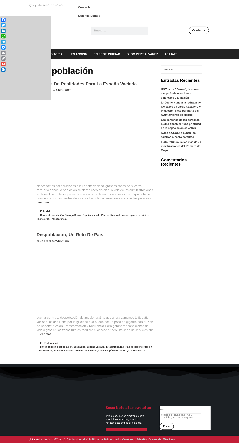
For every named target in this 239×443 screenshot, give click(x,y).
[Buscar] (144, 31)
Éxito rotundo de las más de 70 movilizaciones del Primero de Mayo (181, 146)
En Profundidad (49, 343)
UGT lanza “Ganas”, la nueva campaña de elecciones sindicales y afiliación (180, 93)
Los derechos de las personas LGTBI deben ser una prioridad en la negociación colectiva (181, 124)
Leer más (43, 202)
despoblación (56, 215)
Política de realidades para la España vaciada (87, 83)
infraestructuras (115, 346)
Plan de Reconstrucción (114, 215)
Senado (68, 350)
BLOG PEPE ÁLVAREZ (142, 54)
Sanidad (58, 350)
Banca (43, 215)
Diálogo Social (73, 215)
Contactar (85, 7)
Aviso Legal (77, 439)
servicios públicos (108, 350)
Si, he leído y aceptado (181, 417)
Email (163, 409)
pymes (133, 215)
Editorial (45, 211)
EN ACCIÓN (79, 54)
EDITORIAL (56, 54)
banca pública (48, 346)
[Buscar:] (181, 69)
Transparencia (58, 218)
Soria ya (124, 350)
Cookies (127, 439)
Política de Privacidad (103, 439)
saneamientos (44, 350)
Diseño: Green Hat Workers (156, 439)
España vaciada (91, 215)
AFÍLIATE (171, 54)
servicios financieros (85, 350)
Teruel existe (138, 350)
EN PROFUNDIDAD (107, 54)
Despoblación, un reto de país (70, 234)
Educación (79, 346)
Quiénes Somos (89, 15)
